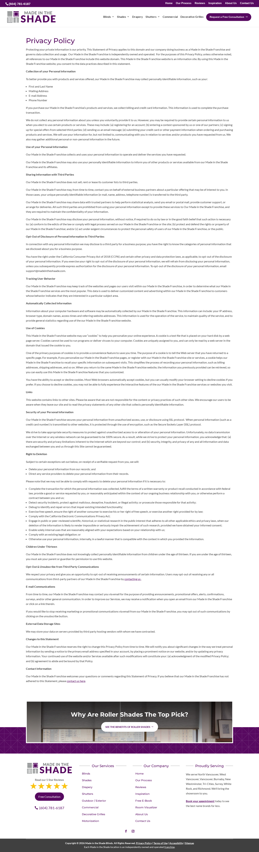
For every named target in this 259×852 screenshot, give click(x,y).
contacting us (132, 579)
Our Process (183, 3)
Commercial (90, 807)
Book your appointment (200, 801)
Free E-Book (143, 800)
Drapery (87, 787)
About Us (231, 3)
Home (168, 3)
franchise (169, 846)
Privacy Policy (144, 843)
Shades (87, 780)
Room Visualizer (146, 807)
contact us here (76, 681)
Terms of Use (160, 843)
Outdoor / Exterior (94, 800)
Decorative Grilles (93, 814)
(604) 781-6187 (51, 808)
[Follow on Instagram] (133, 831)
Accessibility (176, 843)
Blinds (86, 773)
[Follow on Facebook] (126, 831)
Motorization (90, 821)
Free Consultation (49, 796)
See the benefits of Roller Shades (127, 726)
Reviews (200, 3)
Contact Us (247, 3)
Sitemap (189, 843)
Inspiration (215, 3)
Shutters (87, 793)
